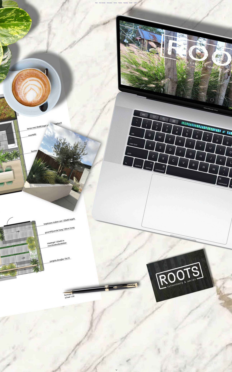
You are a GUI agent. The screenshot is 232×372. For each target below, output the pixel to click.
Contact (135, 2)
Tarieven (115, 2)
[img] (116, 186)
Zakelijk (130, 2)
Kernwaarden (109, 2)
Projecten (120, 2)
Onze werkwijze (102, 2)
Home (96, 2)
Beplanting (125, 2)
